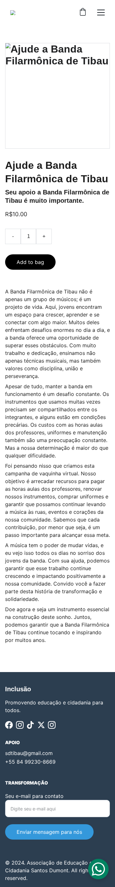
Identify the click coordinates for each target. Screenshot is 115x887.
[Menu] (101, 12)
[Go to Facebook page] (9, 725)
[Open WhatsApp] (98, 869)
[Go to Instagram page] (20, 725)
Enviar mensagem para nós (49, 832)
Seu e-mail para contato (34, 796)
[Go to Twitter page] (41, 725)
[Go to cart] (83, 12)
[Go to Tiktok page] (30, 725)
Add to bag (30, 262)
